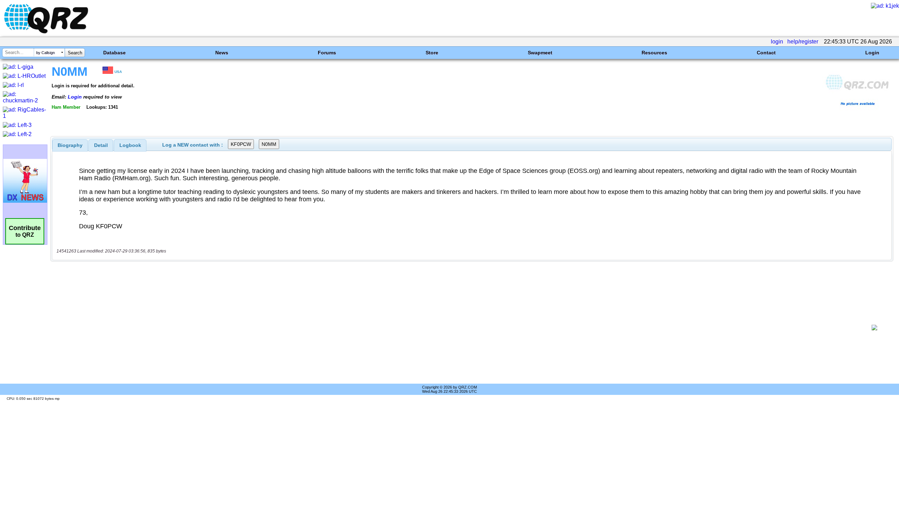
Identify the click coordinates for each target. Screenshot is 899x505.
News (221, 52)
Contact (766, 52)
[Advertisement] (459, 327)
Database (114, 52)
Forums (327, 52)
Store (432, 52)
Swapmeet (540, 52)
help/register (802, 42)
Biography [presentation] (70, 145)
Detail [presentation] (101, 145)
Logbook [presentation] (130, 145)
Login (872, 52)
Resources (654, 52)
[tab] (70, 145)
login (777, 42)
